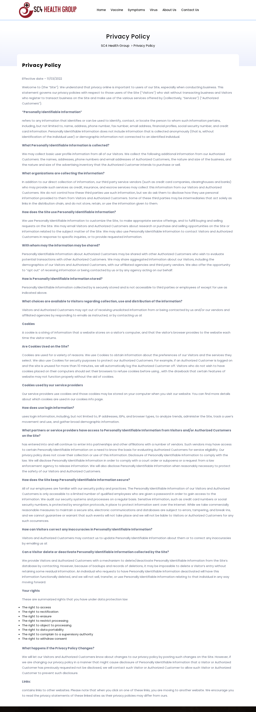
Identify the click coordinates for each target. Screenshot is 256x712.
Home (101, 10)
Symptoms (136, 10)
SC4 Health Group (115, 45)
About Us (169, 10)
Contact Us (190, 10)
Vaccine (117, 10)
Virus (154, 10)
